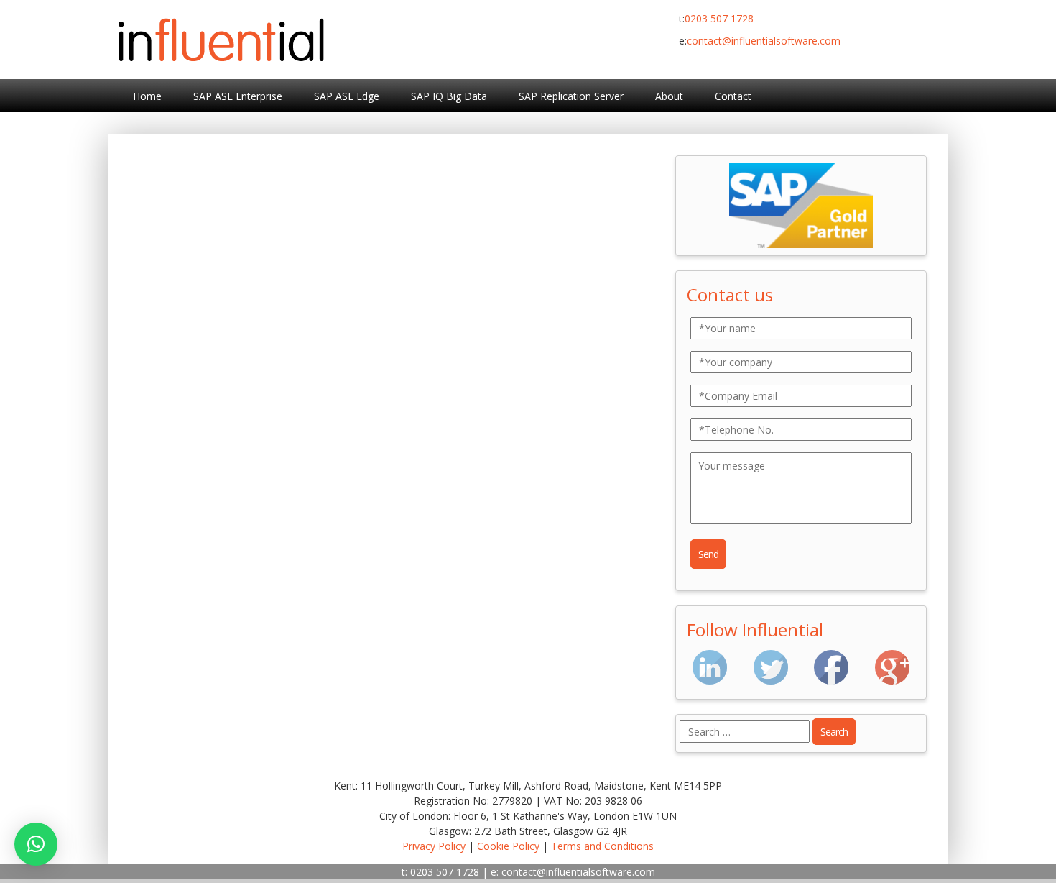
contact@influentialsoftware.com (763, 40)
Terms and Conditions (602, 846)
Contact (733, 96)
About (669, 96)
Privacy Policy (434, 846)
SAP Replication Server (571, 96)
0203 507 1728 (719, 18)
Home (147, 96)
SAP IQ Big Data (449, 96)
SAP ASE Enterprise (237, 96)
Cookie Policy (508, 846)
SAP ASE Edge (346, 96)
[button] (35, 844)
